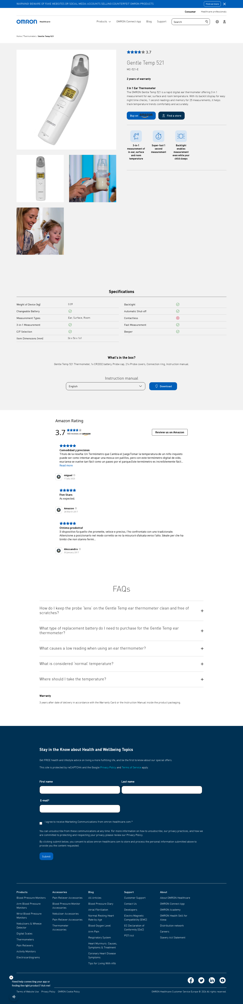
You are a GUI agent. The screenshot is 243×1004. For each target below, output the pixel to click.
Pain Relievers (25, 945)
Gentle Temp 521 (46, 36)
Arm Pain (93, 931)
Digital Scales (24, 933)
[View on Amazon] (58, 477)
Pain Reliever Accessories (67, 898)
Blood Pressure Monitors (31, 898)
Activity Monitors (26, 951)
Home (19, 36)
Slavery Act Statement (172, 937)
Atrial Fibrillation (98, 910)
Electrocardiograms (28, 957)
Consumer (190, 11)
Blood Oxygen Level (99, 926)
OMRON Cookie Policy (69, 992)
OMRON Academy (170, 910)
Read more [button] (66, 465)
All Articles (94, 898)
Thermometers (30, 36)
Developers (130, 910)
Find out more (212, 4)
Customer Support (134, 898)
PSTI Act (129, 935)
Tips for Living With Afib (102, 963)
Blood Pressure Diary (100, 904)
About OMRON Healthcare (175, 898)
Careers (164, 931)
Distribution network (172, 926)
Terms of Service (131, 767)
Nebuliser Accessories (65, 914)
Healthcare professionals (213, 12)
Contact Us (130, 904)
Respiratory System (99, 937)
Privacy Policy (108, 767)
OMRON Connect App (172, 904)
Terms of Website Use (28, 992)
